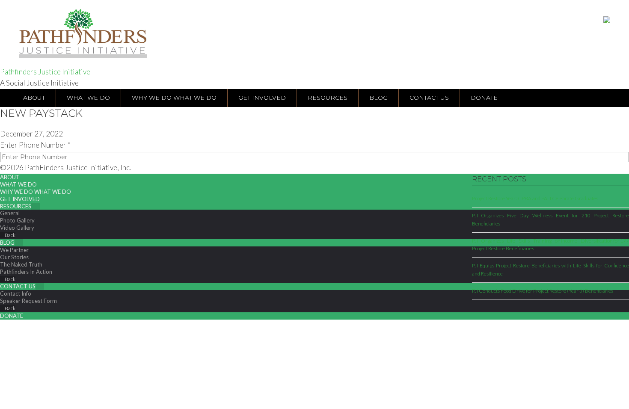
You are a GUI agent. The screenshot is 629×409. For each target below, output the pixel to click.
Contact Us (18, 286)
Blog (7, 242)
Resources (15, 206)
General (10, 213)
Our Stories (14, 257)
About (10, 177)
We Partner (14, 249)
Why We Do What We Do (35, 191)
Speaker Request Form (28, 300)
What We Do (18, 184)
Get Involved (20, 199)
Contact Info (15, 293)
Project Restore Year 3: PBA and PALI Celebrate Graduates (535, 198)
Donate (11, 315)
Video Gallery (17, 227)
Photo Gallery (17, 220)
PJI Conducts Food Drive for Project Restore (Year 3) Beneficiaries (542, 290)
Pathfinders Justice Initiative (45, 71)
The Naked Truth (21, 264)
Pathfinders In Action (26, 271)
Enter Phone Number (35, 144)
